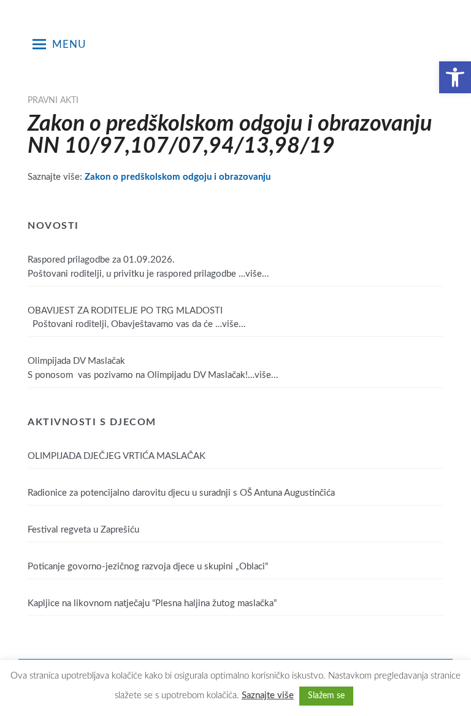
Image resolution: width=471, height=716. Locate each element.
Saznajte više (268, 695)
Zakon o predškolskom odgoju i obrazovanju (177, 177)
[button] (455, 77)
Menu (69, 44)
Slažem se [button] (326, 695)
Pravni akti (53, 100)
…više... (254, 274)
